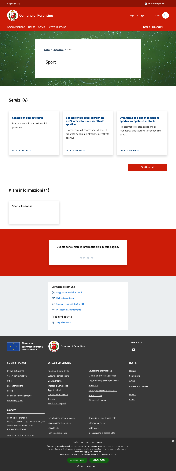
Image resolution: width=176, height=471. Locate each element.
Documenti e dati (15, 400)
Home (47, 49)
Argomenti (58, 49)
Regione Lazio (13, 3)
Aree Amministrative (17, 375)
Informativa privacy (98, 423)
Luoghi (132, 394)
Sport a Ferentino (22, 206)
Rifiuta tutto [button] (99, 460)
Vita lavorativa (54, 380)
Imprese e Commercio (58, 385)
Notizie (132, 370)
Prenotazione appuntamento (61, 418)
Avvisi (132, 380)
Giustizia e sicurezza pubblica (102, 375)
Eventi (132, 399)
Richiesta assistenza (57, 432)
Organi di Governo (15, 370)
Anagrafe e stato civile (58, 370)
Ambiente (93, 385)
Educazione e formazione (100, 370)
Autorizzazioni (95, 395)
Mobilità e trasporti (57, 403)
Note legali (94, 428)
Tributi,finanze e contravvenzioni (104, 380)
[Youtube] (141, 15)
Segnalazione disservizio (59, 423)
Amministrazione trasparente (102, 418)
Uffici (9, 380)
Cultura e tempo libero (58, 375)
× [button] (173, 441)
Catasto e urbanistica (58, 394)
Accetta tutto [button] (77, 460)
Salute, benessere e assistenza (103, 390)
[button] (88, 466)
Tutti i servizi (147, 167)
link (114, 454)
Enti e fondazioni (15, 385)
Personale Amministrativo (19, 395)
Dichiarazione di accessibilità (102, 432)
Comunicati (134, 375)
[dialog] (88, 454)
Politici (10, 390)
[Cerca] (165, 15)
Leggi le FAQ (53, 428)
